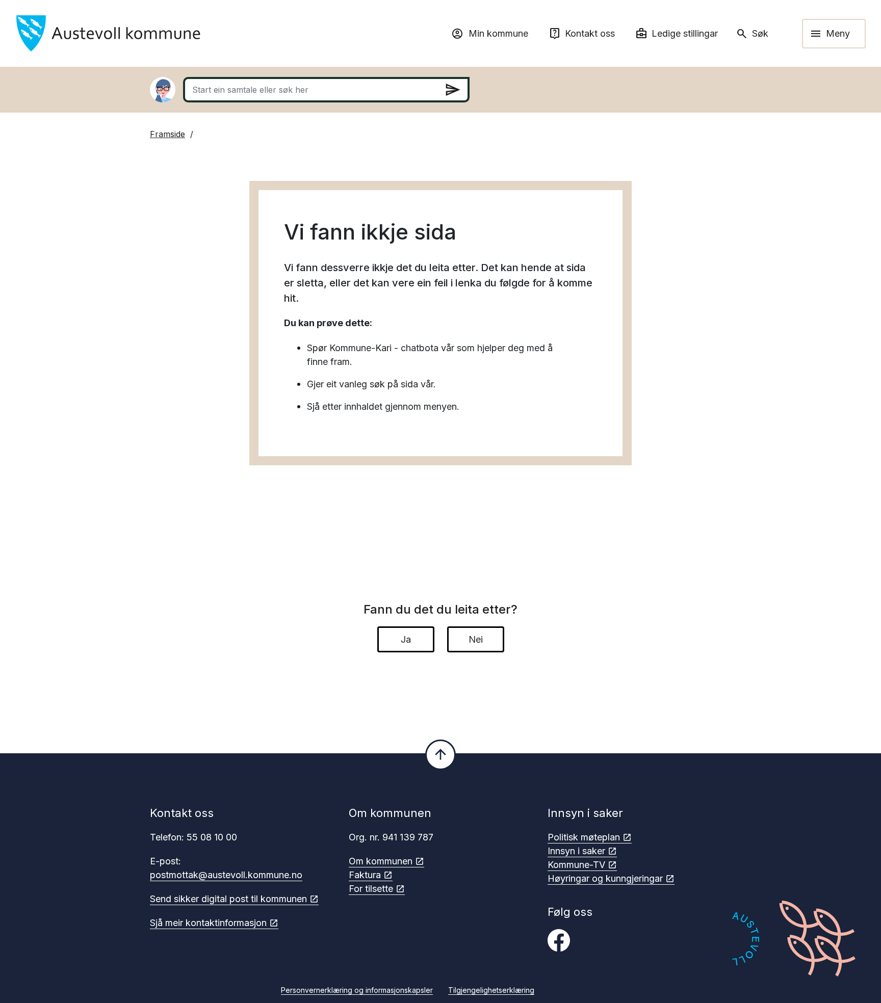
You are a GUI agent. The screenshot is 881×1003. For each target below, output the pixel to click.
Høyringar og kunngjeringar (605, 878)
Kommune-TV (576, 864)
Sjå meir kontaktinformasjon (208, 922)
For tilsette (371, 888)
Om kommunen (380, 861)
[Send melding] (453, 89)
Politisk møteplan (584, 837)
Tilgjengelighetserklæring (491, 990)
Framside (167, 134)
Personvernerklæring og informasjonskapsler (357, 990)
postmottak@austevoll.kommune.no (226, 874)
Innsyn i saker (576, 851)
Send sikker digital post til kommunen (228, 898)
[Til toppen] (440, 755)
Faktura (365, 874)
